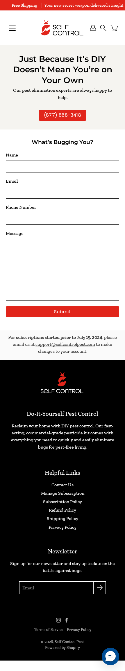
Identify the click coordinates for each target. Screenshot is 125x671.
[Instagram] (58, 620)
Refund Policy (62, 510)
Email (12, 181)
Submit (62, 311)
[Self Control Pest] (62, 27)
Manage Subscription (62, 493)
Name (12, 155)
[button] (103, 28)
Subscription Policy (62, 501)
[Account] (93, 28)
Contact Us (62, 484)
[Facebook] (66, 620)
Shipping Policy (62, 518)
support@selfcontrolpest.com (65, 344)
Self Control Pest (69, 641)
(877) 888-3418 (62, 115)
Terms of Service (48, 629)
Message (15, 233)
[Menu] (12, 28)
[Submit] (99, 587)
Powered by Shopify (62, 647)
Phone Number (21, 207)
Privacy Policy (62, 527)
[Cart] (114, 28)
